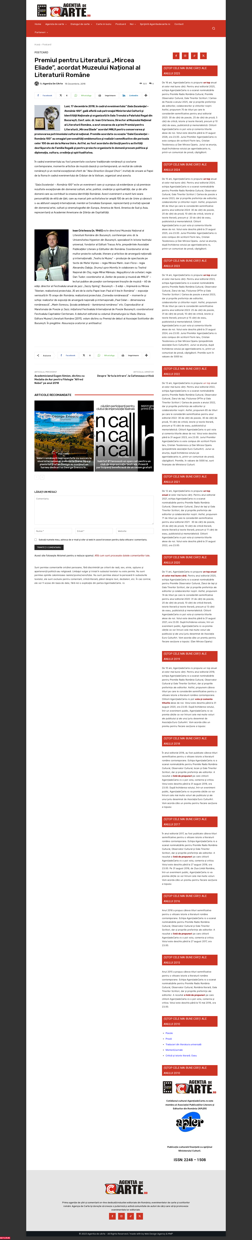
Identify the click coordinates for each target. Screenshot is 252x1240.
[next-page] (42, 477)
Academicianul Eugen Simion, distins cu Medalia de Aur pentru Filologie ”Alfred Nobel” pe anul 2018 (59, 379)
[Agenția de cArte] (37, 83)
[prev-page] (36, 477)
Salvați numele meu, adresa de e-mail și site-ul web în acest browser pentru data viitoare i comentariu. (93, 539)
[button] (213, 28)
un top (206, 82)
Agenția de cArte (53, 83)
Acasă (37, 44)
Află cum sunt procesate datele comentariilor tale (122, 555)
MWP (170, 1233)
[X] (203, 55)
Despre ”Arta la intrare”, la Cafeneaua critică (125, 375)
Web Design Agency (155, 1233)
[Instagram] (185, 55)
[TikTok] (194, 55)
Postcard (47, 44)
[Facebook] (176, 55)
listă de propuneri (182, 775)
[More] (145, 95)
